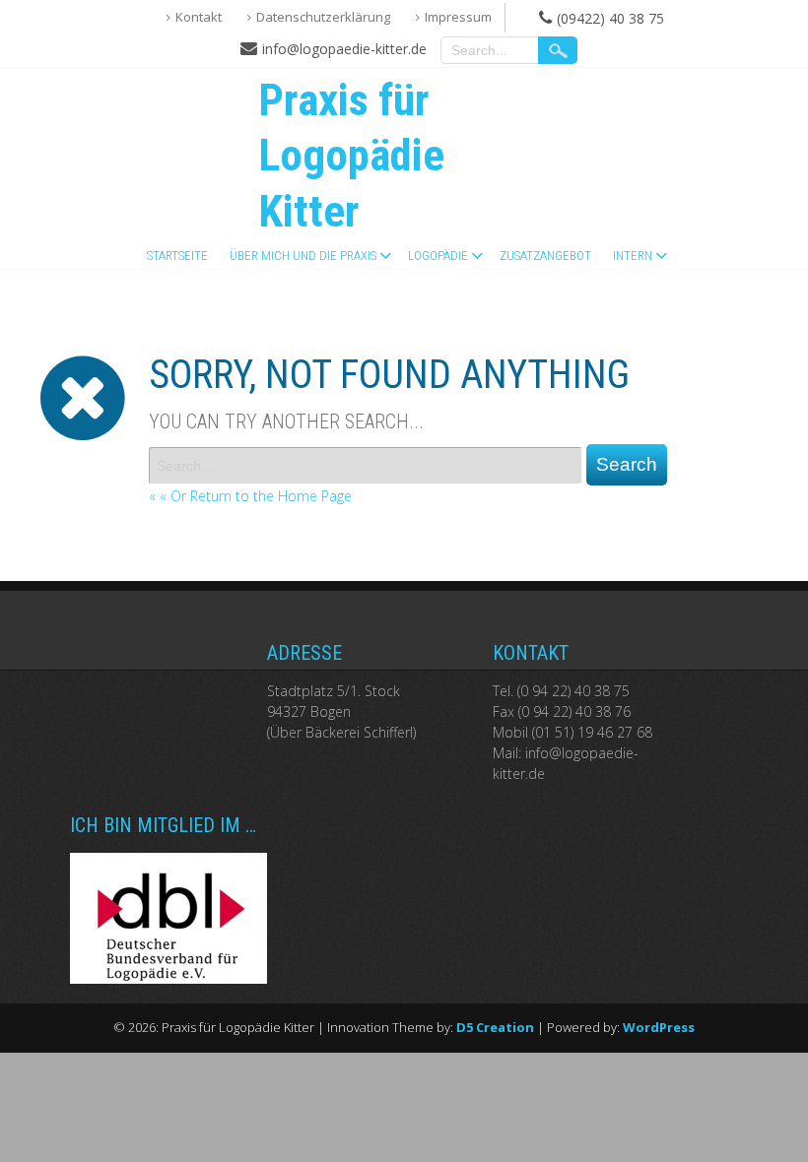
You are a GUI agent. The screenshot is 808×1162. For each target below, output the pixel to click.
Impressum (458, 17)
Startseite (177, 255)
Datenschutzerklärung (323, 17)
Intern (632, 255)
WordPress (659, 1027)
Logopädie (438, 255)
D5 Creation (495, 1027)
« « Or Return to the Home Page (250, 495)
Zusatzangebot (545, 255)
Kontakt (198, 17)
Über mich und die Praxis (303, 255)
